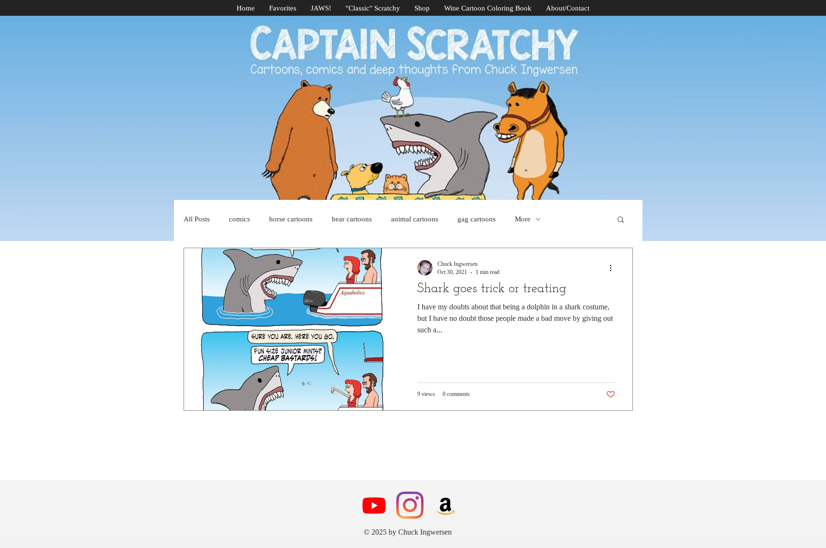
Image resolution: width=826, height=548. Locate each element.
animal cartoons (414, 219)
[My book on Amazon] (445, 505)
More (523, 219)
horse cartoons (291, 219)
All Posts (197, 219)
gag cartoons (476, 219)
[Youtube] (374, 505)
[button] (620, 220)
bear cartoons (352, 219)
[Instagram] (410, 505)
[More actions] (614, 268)
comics (239, 219)
